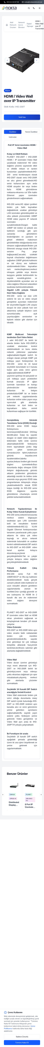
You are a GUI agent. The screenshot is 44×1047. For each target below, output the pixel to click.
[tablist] (22, 132)
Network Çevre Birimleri (21, 24)
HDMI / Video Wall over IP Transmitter (39, 25)
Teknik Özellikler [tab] (31, 132)
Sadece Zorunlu (22, 1037)
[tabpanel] (22, 450)
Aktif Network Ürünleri (13, 24)
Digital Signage (30, 25)
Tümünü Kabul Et (22, 1043)
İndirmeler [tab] (13, 137)
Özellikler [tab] (12, 132)
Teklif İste (22, 117)
